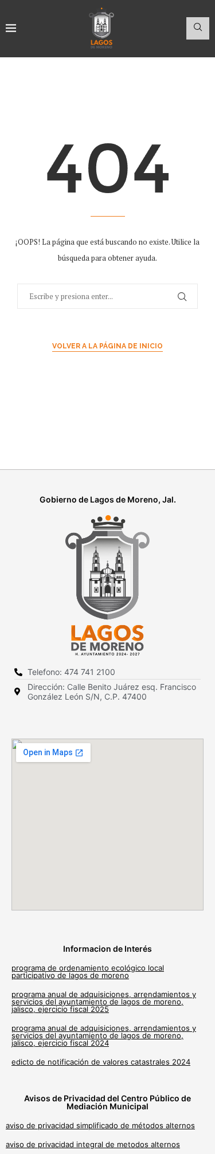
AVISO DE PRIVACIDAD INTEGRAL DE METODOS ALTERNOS (93, 1144)
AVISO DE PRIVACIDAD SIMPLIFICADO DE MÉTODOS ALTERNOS (100, 1125)
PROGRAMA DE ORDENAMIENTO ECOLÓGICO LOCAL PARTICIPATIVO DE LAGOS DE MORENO (87, 971)
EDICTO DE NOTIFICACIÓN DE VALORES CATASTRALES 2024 (100, 1061)
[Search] (197, 28)
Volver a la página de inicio (107, 346)
